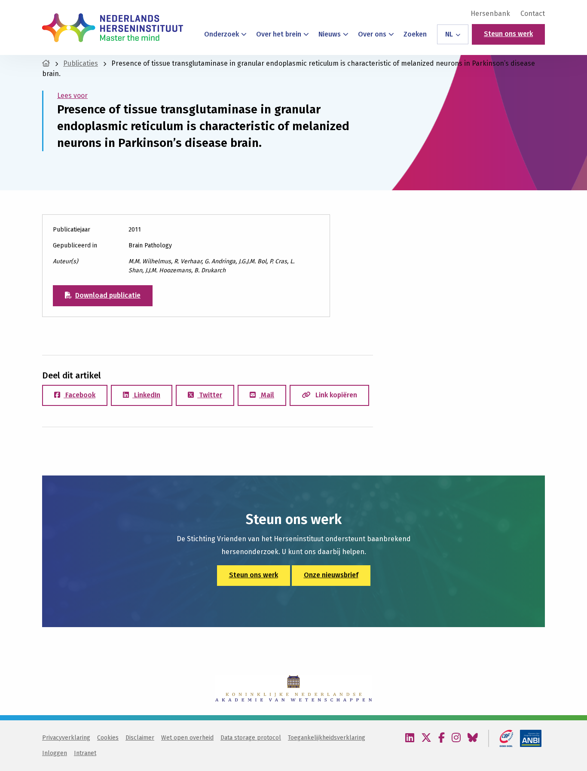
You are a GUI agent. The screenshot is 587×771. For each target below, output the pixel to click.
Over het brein (278, 34)
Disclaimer (139, 737)
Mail (266, 395)
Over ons (372, 34)
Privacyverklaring (66, 737)
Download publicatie (108, 295)
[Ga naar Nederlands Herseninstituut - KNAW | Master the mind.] (46, 63)
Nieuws (329, 34)
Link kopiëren (335, 395)
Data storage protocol (250, 737)
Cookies (108, 737)
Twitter (209, 395)
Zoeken (415, 34)
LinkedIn (146, 395)
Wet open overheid (187, 737)
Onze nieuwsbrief (331, 575)
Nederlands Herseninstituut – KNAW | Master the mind (112, 27)
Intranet (85, 753)
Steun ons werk (508, 34)
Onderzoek (221, 34)
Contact (532, 13)
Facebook (79, 395)
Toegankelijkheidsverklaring (326, 737)
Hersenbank (490, 13)
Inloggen (54, 753)
